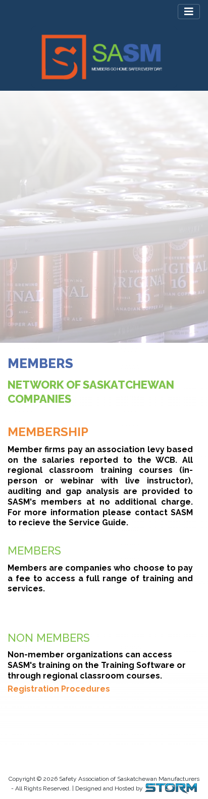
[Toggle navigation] (189, 11)
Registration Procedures (59, 689)
